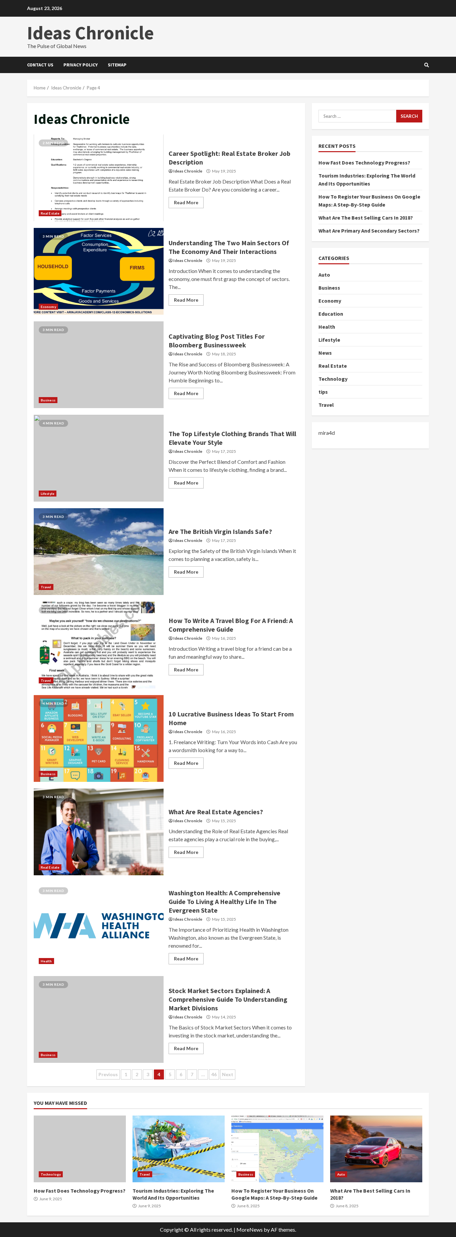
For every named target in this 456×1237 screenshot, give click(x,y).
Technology (333, 378)
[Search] (426, 65)
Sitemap (117, 65)
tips (323, 391)
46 (214, 1074)
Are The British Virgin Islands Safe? (99, 551)
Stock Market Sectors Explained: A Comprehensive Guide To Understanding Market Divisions (99, 1019)
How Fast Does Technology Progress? (364, 162)
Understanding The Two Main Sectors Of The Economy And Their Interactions (99, 271)
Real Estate (50, 213)
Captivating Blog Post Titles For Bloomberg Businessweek (99, 364)
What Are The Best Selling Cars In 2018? (365, 217)
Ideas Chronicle (90, 32)
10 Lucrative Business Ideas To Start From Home (99, 738)
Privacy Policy (80, 65)
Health (46, 961)
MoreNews (249, 1229)
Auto (324, 274)
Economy (48, 307)
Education (330, 313)
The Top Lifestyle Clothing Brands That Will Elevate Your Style (99, 458)
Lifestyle (47, 494)
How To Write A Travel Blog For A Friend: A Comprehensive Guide (99, 645)
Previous (108, 1074)
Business (48, 400)
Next (227, 1074)
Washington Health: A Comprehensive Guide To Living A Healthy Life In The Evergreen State (99, 925)
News (325, 352)
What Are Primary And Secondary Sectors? (369, 230)
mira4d (326, 432)
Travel (46, 587)
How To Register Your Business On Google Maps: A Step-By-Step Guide (277, 1149)
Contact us (40, 65)
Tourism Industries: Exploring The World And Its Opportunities (179, 1149)
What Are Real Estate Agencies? (99, 832)
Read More (186, 202)
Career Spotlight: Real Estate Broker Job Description (99, 177)
